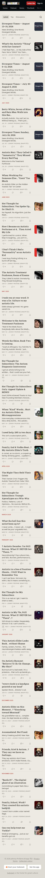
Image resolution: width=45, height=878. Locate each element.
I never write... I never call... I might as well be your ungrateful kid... (16, 528)
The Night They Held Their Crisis (16, 474)
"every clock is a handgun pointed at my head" (15, 685)
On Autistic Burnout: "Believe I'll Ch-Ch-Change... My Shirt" (16, 663)
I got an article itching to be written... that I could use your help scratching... (16, 371)
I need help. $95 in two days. (16, 432)
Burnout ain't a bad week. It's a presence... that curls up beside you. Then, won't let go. (17, 670)
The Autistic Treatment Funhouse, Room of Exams (15, 274)
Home (5, 8)
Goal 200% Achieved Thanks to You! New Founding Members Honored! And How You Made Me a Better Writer (16, 396)
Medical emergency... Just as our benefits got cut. (15, 835)
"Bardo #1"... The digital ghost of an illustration (14, 781)
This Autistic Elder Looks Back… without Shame (15, 642)
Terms (15, 861)
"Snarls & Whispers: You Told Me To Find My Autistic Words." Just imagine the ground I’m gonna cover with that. (16, 348)
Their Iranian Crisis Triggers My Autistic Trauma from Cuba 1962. (15, 479)
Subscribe (31, 3)
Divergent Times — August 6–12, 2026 (16, 65)
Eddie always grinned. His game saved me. (15, 307)
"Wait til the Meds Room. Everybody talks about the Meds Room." (15, 328)
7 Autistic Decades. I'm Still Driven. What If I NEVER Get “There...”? (16, 549)
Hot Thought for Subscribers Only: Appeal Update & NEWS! (16, 389)
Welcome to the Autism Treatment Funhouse (14, 322)
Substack (10, 873)
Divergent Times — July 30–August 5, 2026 (16, 85)
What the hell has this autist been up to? (13, 522)
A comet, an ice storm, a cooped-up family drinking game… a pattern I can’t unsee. (16, 454)
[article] (22, 30)
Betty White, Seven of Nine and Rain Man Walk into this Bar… (16, 112)
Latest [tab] (5, 17)
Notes (21, 8)
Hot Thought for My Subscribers (12, 593)
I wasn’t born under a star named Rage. (15, 812)
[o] (39, 155)
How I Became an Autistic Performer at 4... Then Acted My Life (16, 229)
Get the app (34, 867)
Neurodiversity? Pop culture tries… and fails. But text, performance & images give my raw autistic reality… (16, 556)
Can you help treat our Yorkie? (13, 829)
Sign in (40, 3)
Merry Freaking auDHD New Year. (16, 735)
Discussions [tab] (20, 17)
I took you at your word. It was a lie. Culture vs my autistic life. (15, 300)
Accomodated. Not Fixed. (15, 732)
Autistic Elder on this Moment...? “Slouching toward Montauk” (13, 709)
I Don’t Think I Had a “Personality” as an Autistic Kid (16, 252)
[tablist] (14, 17)
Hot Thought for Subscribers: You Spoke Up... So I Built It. (16, 206)
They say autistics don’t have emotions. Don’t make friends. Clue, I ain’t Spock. (16, 759)
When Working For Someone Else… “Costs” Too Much (16, 178)
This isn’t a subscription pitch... (14, 435)
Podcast (13, 8)
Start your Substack (16, 867)
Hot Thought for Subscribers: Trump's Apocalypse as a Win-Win (15, 495)
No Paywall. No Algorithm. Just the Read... (16, 213)
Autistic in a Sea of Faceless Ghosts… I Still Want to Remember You (16, 572)
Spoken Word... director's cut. (14, 690)
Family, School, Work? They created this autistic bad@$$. (15, 805)
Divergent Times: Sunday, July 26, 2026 (15, 133)
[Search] (40, 17)
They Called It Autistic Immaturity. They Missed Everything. (16, 279)
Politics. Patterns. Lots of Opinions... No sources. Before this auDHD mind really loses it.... (16, 502)
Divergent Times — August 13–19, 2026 (16, 25)
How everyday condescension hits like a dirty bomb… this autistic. (16, 419)
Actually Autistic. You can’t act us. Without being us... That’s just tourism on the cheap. (15, 119)
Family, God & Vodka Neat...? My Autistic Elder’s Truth (16, 448)
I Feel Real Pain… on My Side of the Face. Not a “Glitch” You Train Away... (16, 51)
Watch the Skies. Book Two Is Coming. (16, 342)
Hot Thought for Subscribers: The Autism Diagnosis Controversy (14, 364)
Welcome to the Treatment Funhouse (13, 162)
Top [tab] (12, 17)
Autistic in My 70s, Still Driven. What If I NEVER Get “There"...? (16, 615)
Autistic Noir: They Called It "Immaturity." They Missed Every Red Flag (16, 155)
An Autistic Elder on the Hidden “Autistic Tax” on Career (15, 185)
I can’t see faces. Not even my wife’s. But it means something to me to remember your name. (16, 579)
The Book (30, 8)
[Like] (3, 380)
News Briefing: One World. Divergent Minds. (13, 30)
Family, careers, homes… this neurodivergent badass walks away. (16, 648)
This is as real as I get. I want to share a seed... (15, 599)
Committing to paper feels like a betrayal (15, 787)
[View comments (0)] (12, 38)
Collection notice (25, 861)
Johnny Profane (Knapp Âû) (18, 35)
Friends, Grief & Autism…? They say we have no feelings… (15, 752)
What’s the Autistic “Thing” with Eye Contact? (16, 45)
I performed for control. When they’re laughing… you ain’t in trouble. (14, 236)
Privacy (36, 859)
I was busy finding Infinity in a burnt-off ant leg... (14, 259)
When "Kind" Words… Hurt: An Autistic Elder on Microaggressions (16, 412)
